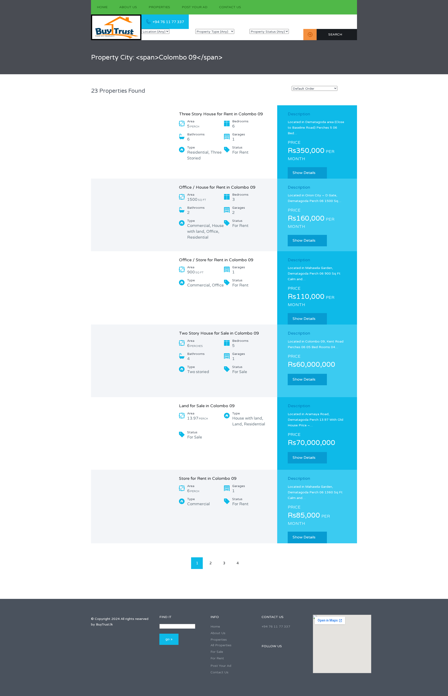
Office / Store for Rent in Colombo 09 (216, 259)
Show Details (304, 172)
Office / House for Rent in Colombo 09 (217, 187)
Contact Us (230, 7)
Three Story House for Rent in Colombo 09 (221, 114)
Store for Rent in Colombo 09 (207, 478)
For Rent (217, 658)
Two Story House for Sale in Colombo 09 (219, 333)
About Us (128, 7)
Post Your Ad (194, 7)
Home (102, 7)
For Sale (216, 652)
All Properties (220, 645)
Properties (159, 7)
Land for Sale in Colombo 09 (206, 405)
